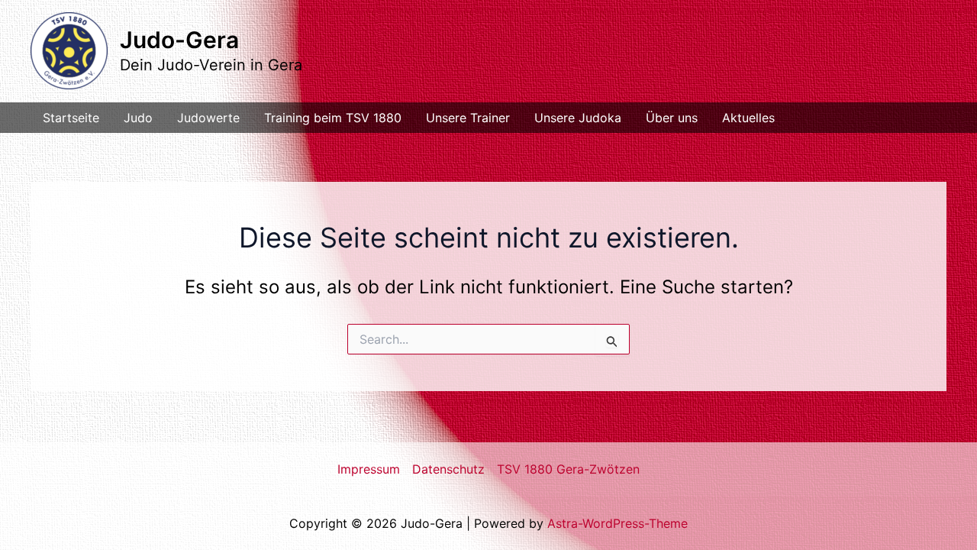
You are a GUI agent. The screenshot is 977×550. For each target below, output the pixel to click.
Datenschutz (448, 469)
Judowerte (208, 117)
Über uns (672, 117)
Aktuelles (748, 117)
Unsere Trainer (468, 117)
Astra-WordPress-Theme (617, 523)
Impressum (368, 469)
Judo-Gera (179, 39)
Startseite (71, 117)
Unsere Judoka (577, 117)
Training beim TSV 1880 (332, 117)
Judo (138, 117)
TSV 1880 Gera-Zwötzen (568, 469)
